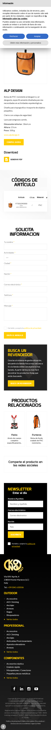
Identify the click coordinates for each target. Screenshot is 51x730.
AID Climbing (13, 602)
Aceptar (37, 36)
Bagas (9, 611)
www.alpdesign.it (11, 135)
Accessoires (12, 598)
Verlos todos (12, 619)
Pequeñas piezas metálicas (18, 673)
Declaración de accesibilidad (20, 723)
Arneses (10, 608)
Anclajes (10, 605)
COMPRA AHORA (14, 142)
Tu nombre (9, 242)
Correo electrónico (13, 284)
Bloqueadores (13, 615)
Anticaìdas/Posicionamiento (19, 641)
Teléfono (8, 295)
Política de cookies (28, 721)
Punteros (36, 434)
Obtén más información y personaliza (25, 43)
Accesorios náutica (15, 663)
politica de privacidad (32, 328)
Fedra (14, 434)
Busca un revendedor (21, 383)
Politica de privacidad (13, 721)
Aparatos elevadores (16, 644)
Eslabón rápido (13, 667)
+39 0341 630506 (15, 587)
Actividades (9, 252)
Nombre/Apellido (16, 499)
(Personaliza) (39, 721)
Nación (7, 274)
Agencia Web (36, 723)
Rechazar (14, 36)
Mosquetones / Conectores (19, 670)
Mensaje (8, 306)
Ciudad (7, 263)
